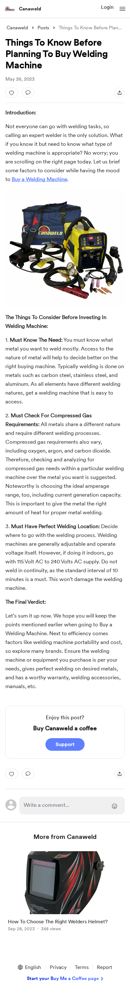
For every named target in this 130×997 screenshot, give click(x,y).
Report (104, 967)
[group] (65, 894)
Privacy (58, 967)
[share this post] (120, 93)
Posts (43, 28)
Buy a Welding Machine (39, 179)
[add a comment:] (28, 93)
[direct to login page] (72, 805)
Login (107, 7)
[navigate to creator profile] (10, 9)
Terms (82, 967)
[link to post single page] (65, 892)
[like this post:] (11, 93)
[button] (122, 9)
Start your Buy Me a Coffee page (63, 978)
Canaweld (30, 9)
